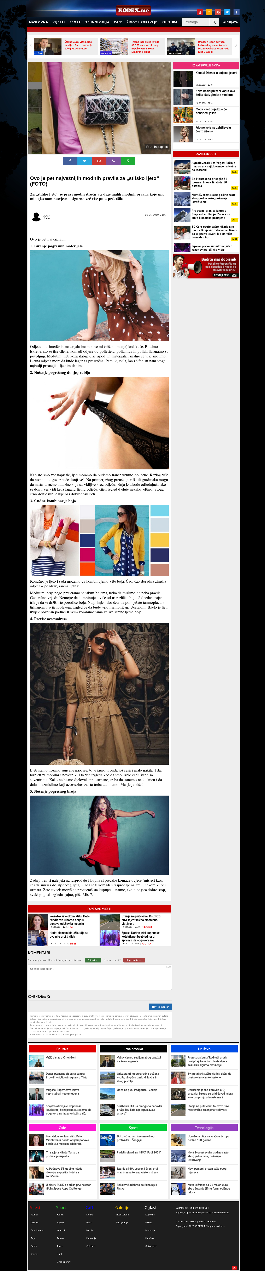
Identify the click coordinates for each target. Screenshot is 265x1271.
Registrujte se (134, 960)
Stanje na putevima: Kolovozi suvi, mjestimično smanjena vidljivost (141, 920)
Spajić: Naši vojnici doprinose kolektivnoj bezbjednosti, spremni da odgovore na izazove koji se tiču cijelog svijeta (141, 940)
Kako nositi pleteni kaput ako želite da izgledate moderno (215, 93)
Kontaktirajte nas (207, 1221)
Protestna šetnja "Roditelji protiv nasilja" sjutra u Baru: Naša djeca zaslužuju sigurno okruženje (207, 1061)
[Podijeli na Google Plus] (99, 161)
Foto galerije (122, 1222)
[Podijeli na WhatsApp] (128, 161)
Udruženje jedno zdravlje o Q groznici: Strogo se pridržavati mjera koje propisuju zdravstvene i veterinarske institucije (210, 1093)
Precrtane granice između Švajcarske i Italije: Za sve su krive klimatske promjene (211, 198)
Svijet (33, 1238)
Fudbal (60, 1214)
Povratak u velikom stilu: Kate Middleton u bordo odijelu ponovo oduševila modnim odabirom (70, 921)
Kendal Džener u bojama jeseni (216, 73)
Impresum (191, 1221)
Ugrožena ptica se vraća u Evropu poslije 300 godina (208, 1138)
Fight (59, 1254)
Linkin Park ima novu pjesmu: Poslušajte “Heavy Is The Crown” (213, 247)
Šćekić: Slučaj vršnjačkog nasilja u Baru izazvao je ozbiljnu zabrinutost (78, 45)
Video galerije (122, 1214)
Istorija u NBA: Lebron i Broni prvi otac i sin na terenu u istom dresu (137, 1170)
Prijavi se (93, 960)
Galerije (122, 1207)
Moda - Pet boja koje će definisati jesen (211, 111)
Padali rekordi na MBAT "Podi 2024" (139, 1152)
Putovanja (91, 1238)
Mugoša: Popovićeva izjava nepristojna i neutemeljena (62, 1091)
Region (34, 1254)
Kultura (169, 22)
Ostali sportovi (64, 1261)
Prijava (232, 22)
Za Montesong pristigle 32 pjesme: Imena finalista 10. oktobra (210, 166)
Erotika (89, 1214)
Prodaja (148, 1222)
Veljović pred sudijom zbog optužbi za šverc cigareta (139, 1059)
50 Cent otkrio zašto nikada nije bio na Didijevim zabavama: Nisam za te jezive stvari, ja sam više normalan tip (214, 216)
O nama (179, 1221)
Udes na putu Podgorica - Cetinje (137, 1090)
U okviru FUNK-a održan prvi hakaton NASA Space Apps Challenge (68, 1186)
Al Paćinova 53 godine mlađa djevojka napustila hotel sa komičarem (64, 1172)
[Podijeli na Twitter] (84, 161)
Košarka (60, 1222)
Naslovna (38, 22)
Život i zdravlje (142, 22)
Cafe (118, 22)
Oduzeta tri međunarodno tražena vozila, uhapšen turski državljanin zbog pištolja (138, 1077)
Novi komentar (160, 1006)
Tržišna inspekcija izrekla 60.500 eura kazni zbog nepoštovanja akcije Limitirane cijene (145, 46)
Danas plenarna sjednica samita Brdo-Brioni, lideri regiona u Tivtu (66, 1075)
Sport (75, 22)
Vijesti (59, 22)
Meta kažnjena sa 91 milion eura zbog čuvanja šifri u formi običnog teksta (209, 1188)
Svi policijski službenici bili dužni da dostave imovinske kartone (209, 1075)
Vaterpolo (61, 1230)
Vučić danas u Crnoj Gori (61, 1057)
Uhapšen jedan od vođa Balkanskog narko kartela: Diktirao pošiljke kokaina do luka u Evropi (213, 46)
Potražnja (149, 1238)
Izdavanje (150, 1230)
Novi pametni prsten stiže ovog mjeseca (207, 1170)
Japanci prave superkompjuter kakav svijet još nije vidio (212, 232)
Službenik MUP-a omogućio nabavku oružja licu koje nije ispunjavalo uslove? (139, 1109)
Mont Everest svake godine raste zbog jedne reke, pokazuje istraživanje (214, 182)
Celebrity (90, 1246)
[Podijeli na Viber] (113, 161)
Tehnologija (97, 22)
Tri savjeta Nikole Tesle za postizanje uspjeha (62, 1154)
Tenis (59, 1246)
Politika (62, 1048)
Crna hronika (174, 53)
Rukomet (61, 1238)
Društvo (38, 53)
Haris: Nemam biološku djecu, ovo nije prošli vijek (69, 934)
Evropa (34, 1246)
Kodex (46, 218)
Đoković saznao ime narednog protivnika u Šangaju (135, 1138)
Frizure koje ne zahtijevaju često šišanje (213, 129)
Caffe (90, 1207)
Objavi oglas (151, 1246)
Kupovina (150, 1214)
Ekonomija (106, 53)
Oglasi (150, 1207)
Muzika (89, 1230)
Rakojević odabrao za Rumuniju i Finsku (137, 1186)
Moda (89, 1222)
